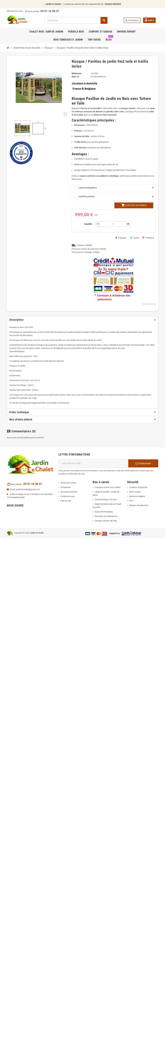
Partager (122, 238)
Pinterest (150, 238)
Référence (76, 73)
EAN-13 (75, 76)
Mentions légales (137, 496)
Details (89, 245)
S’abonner (144, 463)
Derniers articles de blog (106, 521)
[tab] (82, 319)
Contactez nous (16, 11)
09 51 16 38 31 (49, 11)
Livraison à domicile (138, 487)
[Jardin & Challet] (17, 20)
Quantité (88, 224)
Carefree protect (84, 196)
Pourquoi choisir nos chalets (108, 487)
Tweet (136, 238)
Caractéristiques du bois (106, 499)
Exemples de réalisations (106, 516)
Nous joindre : (32, 11)
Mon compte (135, 492)
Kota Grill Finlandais (104, 512)
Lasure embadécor (85, 187)
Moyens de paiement (138, 505)
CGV (131, 501)
